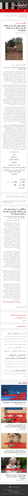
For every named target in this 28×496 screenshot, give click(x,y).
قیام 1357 (18, 361)
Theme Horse (16, 493)
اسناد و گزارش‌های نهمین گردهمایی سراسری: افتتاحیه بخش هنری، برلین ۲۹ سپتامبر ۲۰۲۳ (15, 426)
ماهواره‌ (5, 361)
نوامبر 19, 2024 (22, 404)
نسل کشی (19, 366)
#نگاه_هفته (11, 338)
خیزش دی (24, 347)
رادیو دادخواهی (22, 393)
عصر (11, 351)
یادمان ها (17, 397)
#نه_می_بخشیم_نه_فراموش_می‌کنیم (20, 338)
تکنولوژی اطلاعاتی (15, 344)
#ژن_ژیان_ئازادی (6, 338)
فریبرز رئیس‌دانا (23, 361)
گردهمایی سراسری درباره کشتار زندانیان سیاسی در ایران (15, 395)
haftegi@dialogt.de (21, 326)
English (12, 315)
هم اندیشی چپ (9, 366)
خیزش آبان (6, 344)
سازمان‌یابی (10, 347)
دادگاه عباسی (18, 347)
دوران (13, 347)
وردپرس (3, 493)
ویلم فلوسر (12, 370)
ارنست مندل (21, 341)
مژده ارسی (24, 366)
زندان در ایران (18, 23)
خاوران (9, 344)
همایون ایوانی (20, 370)
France (20, 315)
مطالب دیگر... (22, 383)
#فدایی (13, 336)
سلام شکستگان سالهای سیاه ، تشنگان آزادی (14, 402)
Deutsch (16, 315)
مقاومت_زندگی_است (17, 363)
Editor (17, 32)
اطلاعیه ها (24, 23)
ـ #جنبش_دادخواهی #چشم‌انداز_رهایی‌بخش (15, 356)
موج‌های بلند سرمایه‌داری (10, 363)
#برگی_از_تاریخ (13, 333)
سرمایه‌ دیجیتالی (22, 351)
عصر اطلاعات (6, 351)
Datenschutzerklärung (14, 491)
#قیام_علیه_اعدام (8, 336)
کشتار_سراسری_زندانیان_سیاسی (12, 373)
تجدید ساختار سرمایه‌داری (8, 341)
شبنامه (24, 320)
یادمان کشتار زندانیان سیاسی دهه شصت (18, 398)
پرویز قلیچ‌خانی (7, 370)
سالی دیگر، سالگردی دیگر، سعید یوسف (15, 196)
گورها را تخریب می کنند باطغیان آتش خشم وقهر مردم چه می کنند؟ (14, 201)
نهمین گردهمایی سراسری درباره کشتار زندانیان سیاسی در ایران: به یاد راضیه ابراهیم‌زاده (15, 476)
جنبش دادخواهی (22, 414)
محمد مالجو (24, 363)
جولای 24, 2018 (22, 32)
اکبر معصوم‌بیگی (16, 341)
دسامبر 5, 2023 (22, 430)
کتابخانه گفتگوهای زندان (20, 318)
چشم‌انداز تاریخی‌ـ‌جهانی (22, 373)
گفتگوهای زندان (20, 5)
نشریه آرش (15, 366)
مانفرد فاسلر (14, 361)
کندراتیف (4, 373)
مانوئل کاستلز (9, 361)
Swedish (24, 315)
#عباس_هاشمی (17, 336)
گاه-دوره (24, 376)
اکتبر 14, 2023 (23, 454)
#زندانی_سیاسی (23, 336)
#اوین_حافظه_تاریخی (22, 333)
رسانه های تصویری (15, 414)
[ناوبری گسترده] (25, 10)
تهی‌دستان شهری (22, 344)
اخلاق (25, 341)
